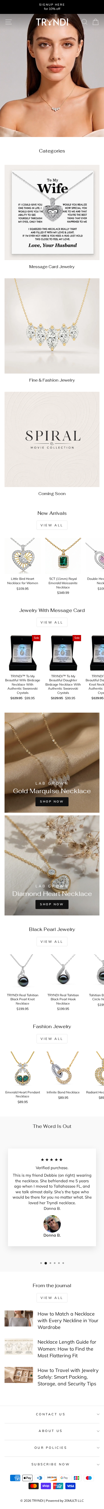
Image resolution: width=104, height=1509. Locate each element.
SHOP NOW (52, 904)
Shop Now (52, 801)
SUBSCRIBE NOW (50, 1464)
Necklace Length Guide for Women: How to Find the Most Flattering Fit (67, 1348)
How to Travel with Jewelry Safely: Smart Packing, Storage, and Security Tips (68, 1377)
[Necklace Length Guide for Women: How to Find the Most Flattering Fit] (19, 1347)
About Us (50, 1431)
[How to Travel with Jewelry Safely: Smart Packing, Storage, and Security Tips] (19, 1375)
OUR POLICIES (50, 1448)
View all (52, 525)
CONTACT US (50, 1414)
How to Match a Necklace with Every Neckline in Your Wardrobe (68, 1320)
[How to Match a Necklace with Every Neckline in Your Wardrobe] (19, 1318)
